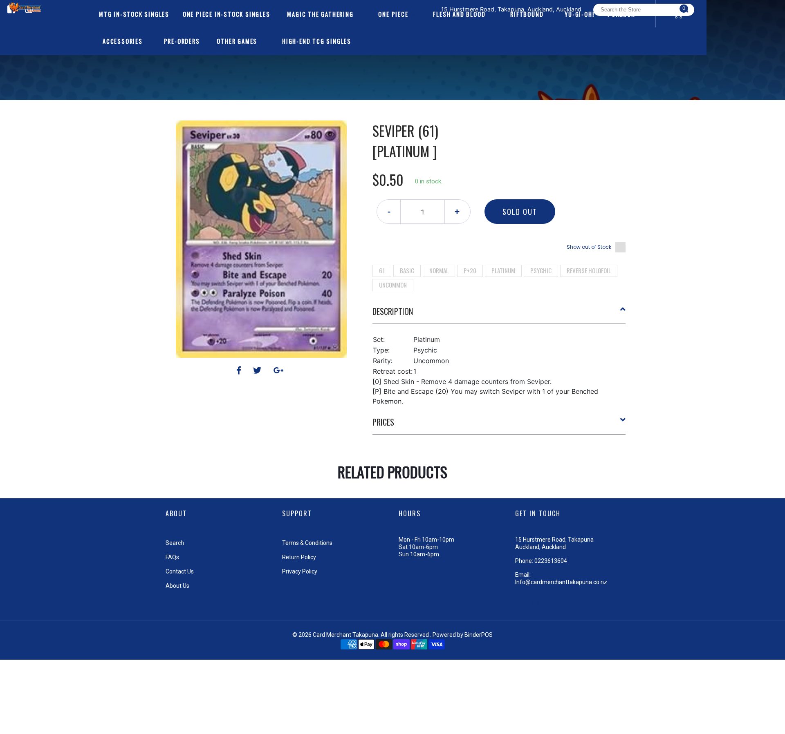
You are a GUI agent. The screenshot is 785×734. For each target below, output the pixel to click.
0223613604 (550, 561)
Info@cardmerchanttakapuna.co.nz (561, 582)
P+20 (470, 270)
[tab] (499, 314)
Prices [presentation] (383, 422)
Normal (439, 270)
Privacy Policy (299, 571)
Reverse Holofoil (589, 270)
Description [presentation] (392, 311)
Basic (407, 270)
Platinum (503, 270)
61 (382, 270)
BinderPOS (478, 634)
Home (369, 106)
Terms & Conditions (307, 543)
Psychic (541, 270)
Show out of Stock (589, 246)
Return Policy (299, 557)
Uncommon (393, 284)
